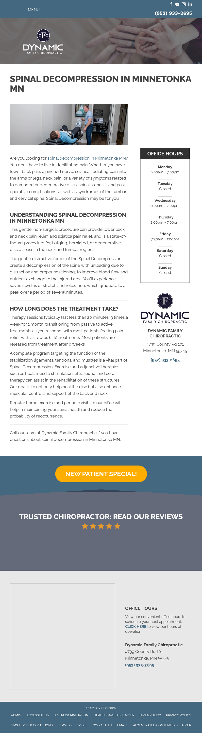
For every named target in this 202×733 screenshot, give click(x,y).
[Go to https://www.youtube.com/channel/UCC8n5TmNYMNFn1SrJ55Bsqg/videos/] (177, 4)
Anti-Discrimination (71, 715)
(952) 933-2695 (173, 13)
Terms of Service (72, 725)
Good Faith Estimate (110, 725)
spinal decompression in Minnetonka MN (87, 158)
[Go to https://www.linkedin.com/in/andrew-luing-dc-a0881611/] (190, 4)
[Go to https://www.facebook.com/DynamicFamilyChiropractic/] (171, 4)
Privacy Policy (178, 715)
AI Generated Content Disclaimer (162, 725)
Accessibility (37, 715)
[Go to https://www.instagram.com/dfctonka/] (184, 4)
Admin (16, 715)
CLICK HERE (135, 626)
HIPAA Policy (150, 715)
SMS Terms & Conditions (32, 725)
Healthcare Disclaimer (114, 715)
